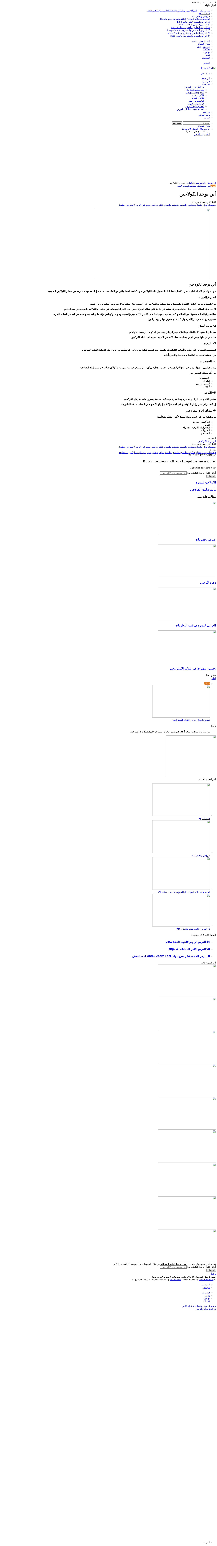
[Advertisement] (108, 159)
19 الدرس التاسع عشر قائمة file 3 (193, 22)
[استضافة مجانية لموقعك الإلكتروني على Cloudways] (181, 889)
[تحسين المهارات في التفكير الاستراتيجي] (187, 662)
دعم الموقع (204, 13)
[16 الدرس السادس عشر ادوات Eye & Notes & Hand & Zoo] (187, 1228)
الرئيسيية (205, 1284)
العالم (189, 183)
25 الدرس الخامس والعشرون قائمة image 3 (189, 33)
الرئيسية (206, 78)
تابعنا (213, 1273)
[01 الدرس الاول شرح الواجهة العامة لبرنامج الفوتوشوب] (187, 1128)
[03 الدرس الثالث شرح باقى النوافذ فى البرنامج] (187, 1162)
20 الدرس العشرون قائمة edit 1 (194, 24)
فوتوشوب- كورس (195, 103)
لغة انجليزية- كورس (194, 106)
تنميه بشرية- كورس (194, 89)
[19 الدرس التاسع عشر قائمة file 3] (181, 925)
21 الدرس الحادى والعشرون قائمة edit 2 (190, 27)
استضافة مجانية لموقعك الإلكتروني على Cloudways (185, 19)
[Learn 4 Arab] (208, 68)
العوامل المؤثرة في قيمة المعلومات (195, 625)
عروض (206, 112)
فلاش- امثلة (198, 95)
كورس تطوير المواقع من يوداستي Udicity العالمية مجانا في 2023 (178, 10)
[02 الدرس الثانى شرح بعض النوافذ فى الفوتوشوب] (187, 1095)
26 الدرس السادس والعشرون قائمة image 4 (188, 30)
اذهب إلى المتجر (202, 134)
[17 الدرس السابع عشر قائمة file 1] (187, 1195)
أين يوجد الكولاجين (207, 441)
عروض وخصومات (201, 16)
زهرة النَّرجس (208, 583)
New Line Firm (206, 1279)
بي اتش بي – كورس (194, 86)
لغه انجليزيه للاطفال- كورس (190, 109)
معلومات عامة (184, 186)
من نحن (206, 81)
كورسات (206, 84)
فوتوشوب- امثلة (196, 101)
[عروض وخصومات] (187, 533)
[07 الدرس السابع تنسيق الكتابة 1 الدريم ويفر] (187, 1029)
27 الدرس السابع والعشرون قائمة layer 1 (190, 36)
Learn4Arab (175, 1279)
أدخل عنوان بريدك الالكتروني (202, 473)
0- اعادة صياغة (200, 183)
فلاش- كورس (197, 98)
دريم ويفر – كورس (195, 92)
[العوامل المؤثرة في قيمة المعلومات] (187, 619)
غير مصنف (206, 186)
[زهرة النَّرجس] (187, 576)
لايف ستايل (196, 186)
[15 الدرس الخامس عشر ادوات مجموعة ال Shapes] (187, 1261)
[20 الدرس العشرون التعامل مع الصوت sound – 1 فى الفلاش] (187, 996)
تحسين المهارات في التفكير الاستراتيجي (193, 669)
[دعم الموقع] (181, 815)
